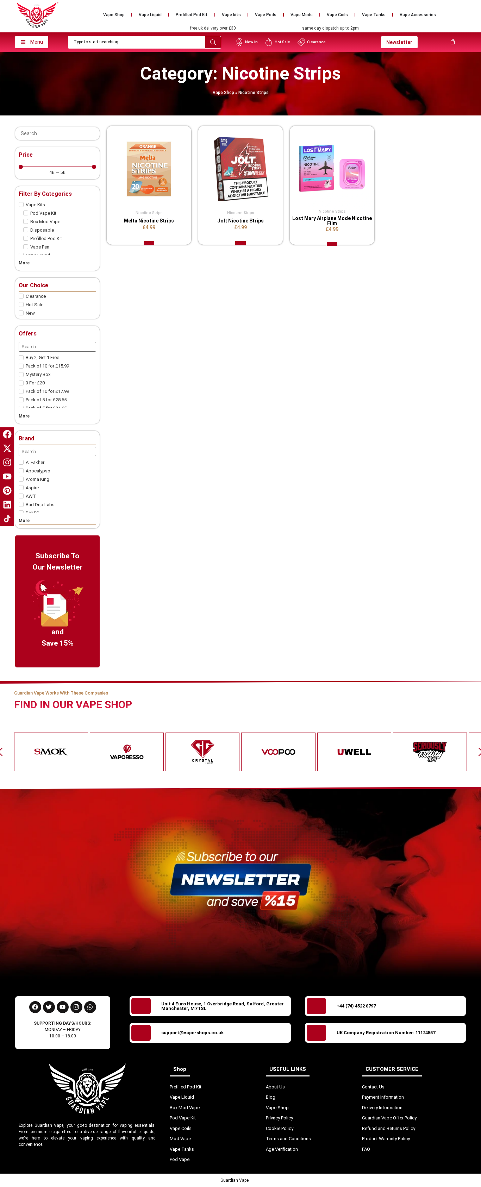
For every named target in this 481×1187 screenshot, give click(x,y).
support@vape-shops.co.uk (192, 1032)
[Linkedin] (7, 505)
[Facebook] (7, 434)
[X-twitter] (7, 448)
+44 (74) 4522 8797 (356, 1006)
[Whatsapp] (90, 1007)
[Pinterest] (7, 491)
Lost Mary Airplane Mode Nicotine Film (332, 220)
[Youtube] (7, 477)
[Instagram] (7, 463)
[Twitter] (49, 1007)
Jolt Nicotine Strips (240, 221)
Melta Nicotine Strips (149, 221)
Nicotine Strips (149, 213)
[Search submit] (213, 42)
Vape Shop (223, 92)
